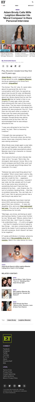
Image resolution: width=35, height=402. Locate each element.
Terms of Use (7, 370)
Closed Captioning (9, 374)
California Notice (8, 376)
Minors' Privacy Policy (10, 378)
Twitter (5, 353)
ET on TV (6, 357)
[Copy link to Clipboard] (19, 66)
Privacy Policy (7, 372)
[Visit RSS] (24, 386)
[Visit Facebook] (4, 386)
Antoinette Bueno (10, 61)
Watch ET (31, 5)
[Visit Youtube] (19, 386)
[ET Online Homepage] (3, 2)
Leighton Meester (25, 79)
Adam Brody (6, 77)
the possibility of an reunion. (16, 239)
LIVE (4, 5)
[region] (17, 34)
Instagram (6, 351)
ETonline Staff (7, 361)
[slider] (17, 39)
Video (16, 5)
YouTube (6, 355)
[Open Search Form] (32, 2)
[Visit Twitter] (9, 386)
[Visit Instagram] (14, 386)
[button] (3, 42)
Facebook (6, 349)
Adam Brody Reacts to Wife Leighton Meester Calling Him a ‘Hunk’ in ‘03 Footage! (16, 267)
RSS (4, 363)
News (17, 10)
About (5, 359)
